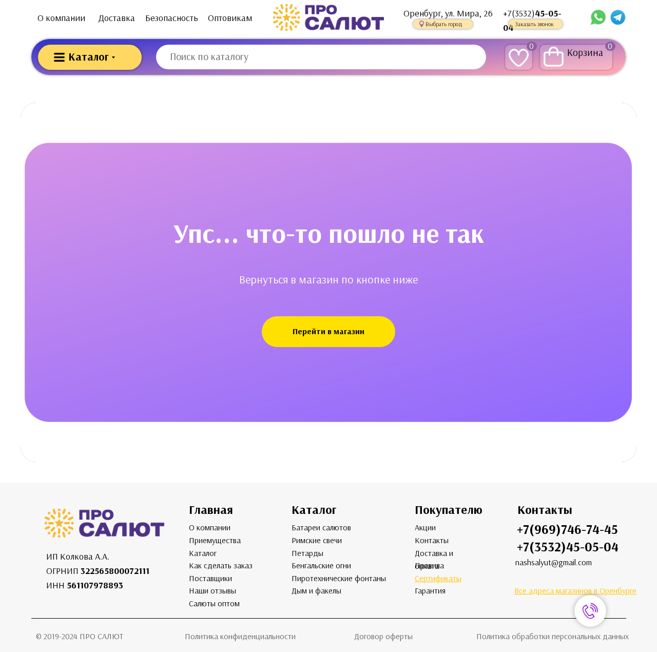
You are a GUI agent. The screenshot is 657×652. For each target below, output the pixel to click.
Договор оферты (383, 636)
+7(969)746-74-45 (567, 530)
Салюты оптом (214, 603)
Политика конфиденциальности (240, 636)
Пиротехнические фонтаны (339, 578)
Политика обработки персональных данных (552, 636)
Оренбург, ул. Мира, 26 (448, 13)
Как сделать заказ (221, 565)
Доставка (117, 18)
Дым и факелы (316, 591)
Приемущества (215, 540)
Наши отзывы (212, 591)
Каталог (203, 553)
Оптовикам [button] (230, 18)
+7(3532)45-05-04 (568, 547)
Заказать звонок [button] (534, 24)
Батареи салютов (321, 527)
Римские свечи (317, 540)
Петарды (307, 553)
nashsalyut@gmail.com (553, 562)
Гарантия (430, 591)
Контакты (432, 540)
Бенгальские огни (321, 565)
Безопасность (171, 18)
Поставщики (210, 578)
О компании (61, 18)
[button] (443, 24)
